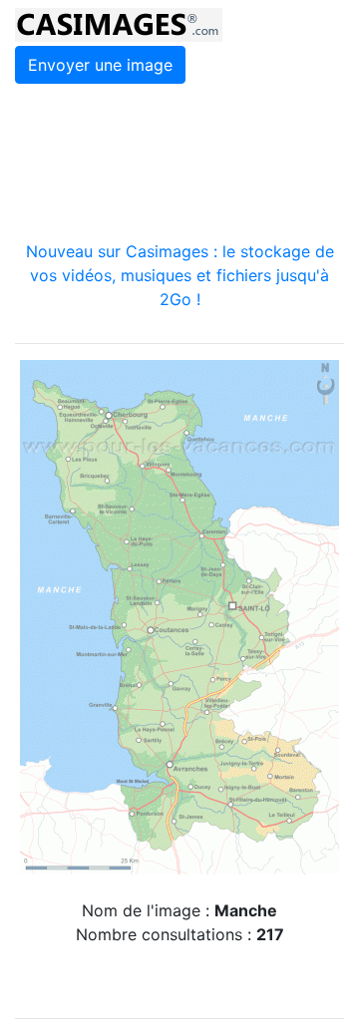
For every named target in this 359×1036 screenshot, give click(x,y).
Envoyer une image (100, 65)
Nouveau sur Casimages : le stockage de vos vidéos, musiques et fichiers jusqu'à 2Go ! (180, 275)
